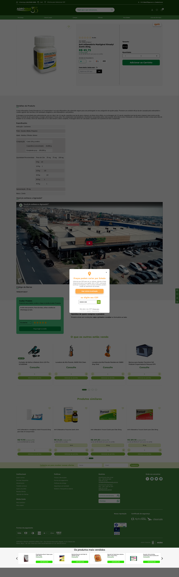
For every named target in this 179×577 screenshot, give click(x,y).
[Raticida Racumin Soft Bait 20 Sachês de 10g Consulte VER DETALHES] (62, 562)
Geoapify (89, 311)
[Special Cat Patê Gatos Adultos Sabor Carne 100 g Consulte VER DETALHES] (98, 562)
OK (99, 302)
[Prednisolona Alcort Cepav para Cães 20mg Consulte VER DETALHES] (26, 562)
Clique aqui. (95, 309)
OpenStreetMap (95, 311)
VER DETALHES (44, 562)
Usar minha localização (89, 291)
